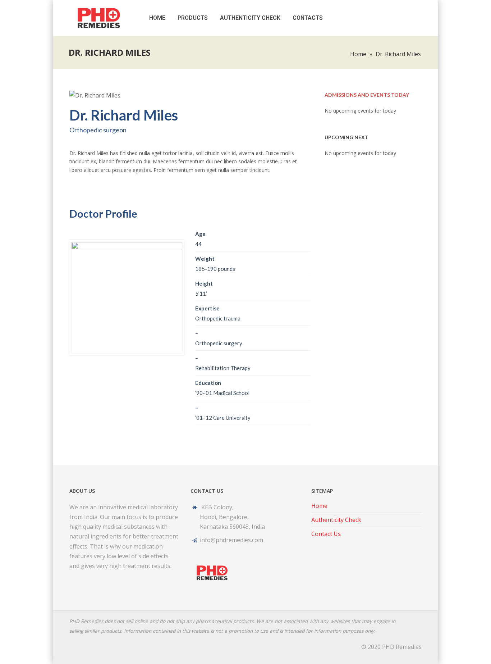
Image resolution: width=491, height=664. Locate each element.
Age (200, 234)
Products (193, 17)
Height (204, 283)
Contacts (308, 17)
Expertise (207, 308)
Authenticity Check (250, 17)
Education (208, 382)
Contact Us (326, 534)
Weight (205, 258)
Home (157, 17)
